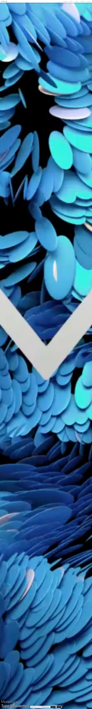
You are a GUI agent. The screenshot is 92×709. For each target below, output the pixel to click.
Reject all (59, 707)
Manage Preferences (45, 707)
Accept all (53, 707)
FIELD (4, 1)
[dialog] (46, 707)
